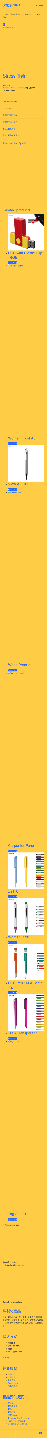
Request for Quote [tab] (10, 101)
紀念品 (11, 1403)
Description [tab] (7, 108)
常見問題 (11, 1380)
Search (23, 1434)
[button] (4, 24)
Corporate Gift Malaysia (17, 1423)
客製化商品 (12, 1415)
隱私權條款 (12, 1386)
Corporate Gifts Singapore (18, 1418)
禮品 (10, 1409)
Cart (36, 1432)
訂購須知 (11, 1374)
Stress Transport (28, 14)
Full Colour (10, 90)
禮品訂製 (11, 1412)
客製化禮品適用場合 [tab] (11, 135)
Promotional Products (17, 1420)
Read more (12, 262)
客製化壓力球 (15, 14)
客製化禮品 (11, 5)
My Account (8, 1434)
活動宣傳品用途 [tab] (9, 128)
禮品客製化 (12, 1406)
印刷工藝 (11, 1377)
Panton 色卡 (13, 1383)
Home (7, 14)
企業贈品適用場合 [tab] (10, 122)
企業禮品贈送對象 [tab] (10, 115)
